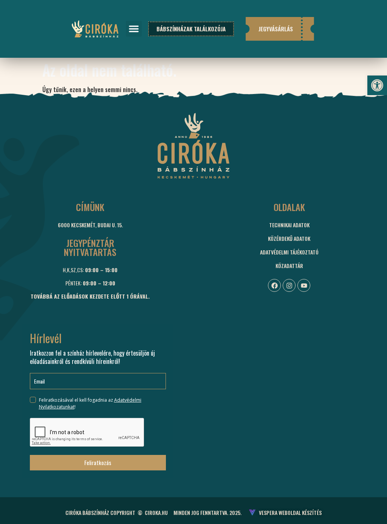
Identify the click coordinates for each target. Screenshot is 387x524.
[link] (377, 85)
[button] (134, 29)
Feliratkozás (97, 462)
